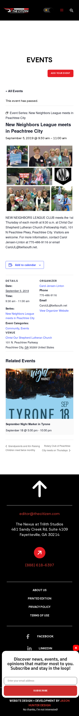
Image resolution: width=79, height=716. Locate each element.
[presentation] (39, 394)
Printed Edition (39, 598)
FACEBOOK (45, 636)
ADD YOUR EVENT (60, 73)
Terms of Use (39, 615)
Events (25, 328)
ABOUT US (40, 590)
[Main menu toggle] (61, 10)
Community (12, 328)
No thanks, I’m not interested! (40, 709)
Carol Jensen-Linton (52, 286)
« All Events (14, 91)
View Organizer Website (54, 310)
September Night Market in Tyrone (28, 424)
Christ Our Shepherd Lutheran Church (29, 337)
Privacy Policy (39, 607)
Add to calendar (25, 265)
